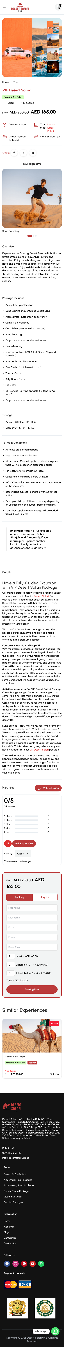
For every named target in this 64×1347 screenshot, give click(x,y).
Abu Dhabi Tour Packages (18, 1179)
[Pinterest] (24, 1264)
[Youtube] (33, 1264)
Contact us (10, 1237)
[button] (29, 236)
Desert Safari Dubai (13, 97)
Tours (16, 82)
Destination (10, 1243)
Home (5, 82)
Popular (32, 1062)
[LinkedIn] (32, 152)
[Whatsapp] (41, 1264)
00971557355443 (11, 1152)
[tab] (20, 897)
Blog (6, 1232)
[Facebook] (14, 152)
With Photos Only (24, 843)
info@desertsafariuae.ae (15, 1157)
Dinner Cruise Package (16, 1191)
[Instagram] (15, 1264)
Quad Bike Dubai (13, 1196)
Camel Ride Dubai (15, 1056)
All (8, 843)
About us (9, 1226)
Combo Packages (13, 1202)
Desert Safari (41, 596)
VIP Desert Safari (39, 749)
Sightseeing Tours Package (19, 1185)
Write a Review (51, 788)
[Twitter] (23, 153)
